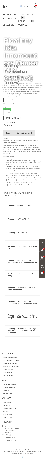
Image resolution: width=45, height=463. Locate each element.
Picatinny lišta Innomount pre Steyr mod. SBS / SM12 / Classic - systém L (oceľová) (22, 317)
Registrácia (7, 402)
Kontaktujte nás (8, 375)
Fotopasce (8, 18)
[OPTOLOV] (24, 6)
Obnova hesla (7, 417)
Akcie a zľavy (7, 393)
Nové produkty (8, 390)
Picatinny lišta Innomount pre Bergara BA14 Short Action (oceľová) (22, 261)
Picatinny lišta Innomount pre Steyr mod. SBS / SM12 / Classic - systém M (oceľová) (22, 331)
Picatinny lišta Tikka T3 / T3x (19, 219)
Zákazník (9, 7)
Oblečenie (8, 25)
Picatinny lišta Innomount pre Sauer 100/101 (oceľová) (22, 288)
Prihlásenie (7, 405)
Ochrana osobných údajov (11, 366)
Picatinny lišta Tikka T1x (17, 233)
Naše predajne (8, 369)
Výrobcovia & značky (9, 384)
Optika (21, 21)
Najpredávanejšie (9, 387)
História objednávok (9, 408)
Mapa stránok (7, 372)
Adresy (5, 411)
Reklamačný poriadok (10, 363)
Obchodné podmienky (10, 358)
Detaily (8, 133)
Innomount (12, 122)
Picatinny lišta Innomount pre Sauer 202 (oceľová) (22, 275)
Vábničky (22, 25)
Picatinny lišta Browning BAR (19, 205)
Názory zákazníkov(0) (25, 133)
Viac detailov (9, 100)
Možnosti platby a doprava (11, 361)
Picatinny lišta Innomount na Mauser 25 (22, 247)
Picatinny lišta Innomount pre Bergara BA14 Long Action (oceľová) (22, 302)
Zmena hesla (7, 414)
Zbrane (11, 15)
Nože (31, 21)
